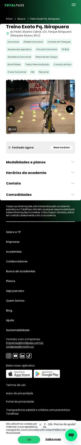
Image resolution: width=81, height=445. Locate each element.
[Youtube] (15, 355)
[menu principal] (73, 5)
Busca (21, 18)
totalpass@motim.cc (20, 347)
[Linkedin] (22, 355)
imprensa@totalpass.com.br (24, 343)
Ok (29, 439)
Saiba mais (53, 439)
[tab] (28, 137)
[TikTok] (29, 355)
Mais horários (61, 147)
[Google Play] (47, 374)
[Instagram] (8, 355)
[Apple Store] (19, 374)
